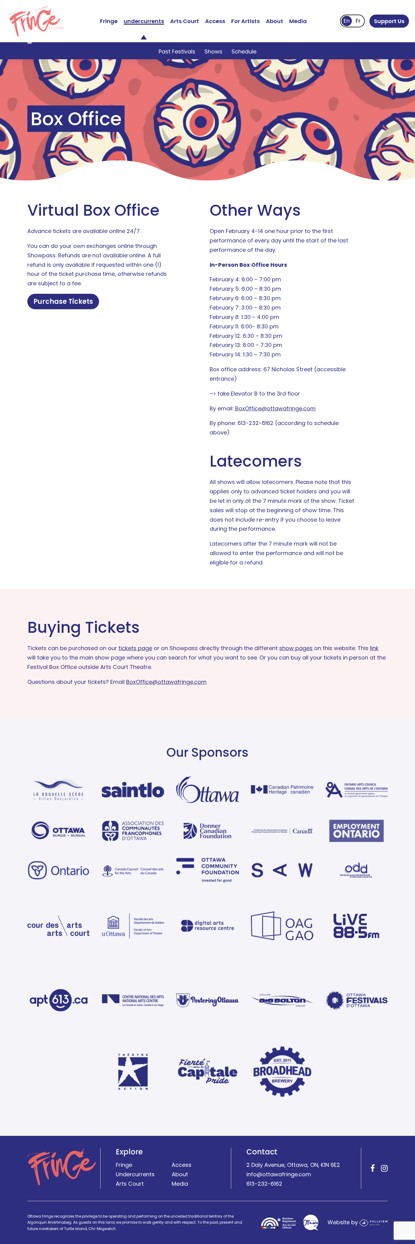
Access (215, 21)
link (374, 648)
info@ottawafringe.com (278, 1174)
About (274, 21)
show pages (296, 648)
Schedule (244, 51)
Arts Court (184, 21)
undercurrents (144, 21)
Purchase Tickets (63, 301)
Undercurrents (135, 1174)
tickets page (135, 648)
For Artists (245, 21)
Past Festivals (177, 51)
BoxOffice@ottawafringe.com (275, 408)
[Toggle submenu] (29, 43)
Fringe (109, 21)
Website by (343, 1222)
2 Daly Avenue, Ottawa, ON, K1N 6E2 (293, 1165)
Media (298, 21)
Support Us (389, 21)
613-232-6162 (264, 1183)
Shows (213, 51)
